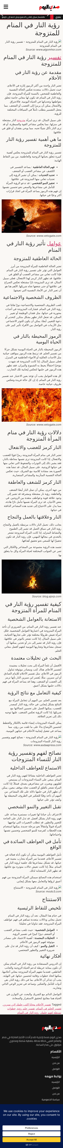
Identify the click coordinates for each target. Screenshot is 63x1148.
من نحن (56, 1063)
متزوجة (21, 120)
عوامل (54, 243)
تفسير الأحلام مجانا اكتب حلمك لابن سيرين (27, 1004)
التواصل (56, 1069)
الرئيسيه (56, 1057)
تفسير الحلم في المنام (48, 1008)
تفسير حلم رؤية (26, 1008)
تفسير (54, 57)
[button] (2, 14)
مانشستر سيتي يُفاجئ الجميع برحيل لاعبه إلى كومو (24, 17)
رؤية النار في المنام (28, 1012)
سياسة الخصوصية (51, 1099)
